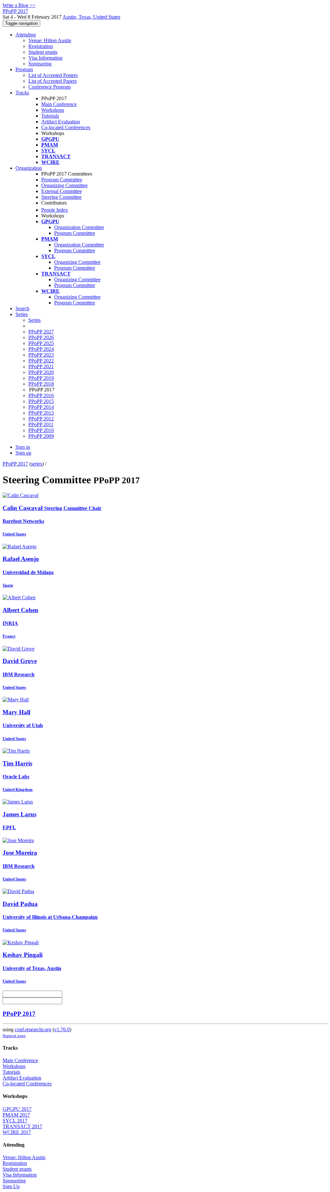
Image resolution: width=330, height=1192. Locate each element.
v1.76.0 (62, 1029)
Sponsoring (40, 63)
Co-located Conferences (65, 127)
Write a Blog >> (19, 5)
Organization (28, 168)
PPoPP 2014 (41, 407)
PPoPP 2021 (41, 366)
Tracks (22, 92)
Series (34, 320)
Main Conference (59, 104)
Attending (25, 34)
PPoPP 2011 (40, 424)
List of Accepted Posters (53, 75)
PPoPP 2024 (41, 349)
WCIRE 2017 (17, 1132)
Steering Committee (61, 197)
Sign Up (11, 1186)
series (36, 463)
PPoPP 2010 (41, 430)
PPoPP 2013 (41, 413)
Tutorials (50, 116)
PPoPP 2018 (41, 384)
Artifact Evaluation (60, 121)
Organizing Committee (64, 185)
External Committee (61, 191)
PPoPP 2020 (41, 372)
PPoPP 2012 (41, 418)
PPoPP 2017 (15, 463)
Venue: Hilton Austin (49, 40)
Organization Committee (79, 227)
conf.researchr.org (33, 1029)
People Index (54, 210)
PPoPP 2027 (41, 331)
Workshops (52, 110)
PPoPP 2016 (41, 395)
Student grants (42, 52)
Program (24, 69)
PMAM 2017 (16, 1115)
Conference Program (49, 87)
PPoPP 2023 (41, 355)
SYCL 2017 (15, 1120)
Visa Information (45, 58)
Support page (14, 1035)
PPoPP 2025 (41, 343)
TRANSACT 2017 (22, 1126)
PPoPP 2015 (41, 401)
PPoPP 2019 (41, 378)
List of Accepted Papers (52, 81)
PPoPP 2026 (41, 337)
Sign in (22, 447)
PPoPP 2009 (41, 436)
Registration (40, 46)
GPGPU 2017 (17, 1109)
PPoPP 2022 (41, 360)
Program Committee (61, 179)
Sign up (23, 453)
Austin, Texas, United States (91, 17)
